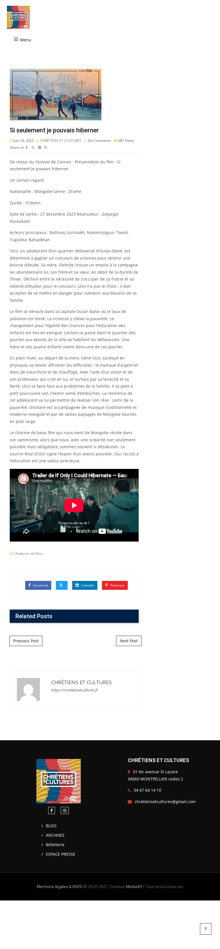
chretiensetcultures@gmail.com (165, 801)
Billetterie (55, 844)
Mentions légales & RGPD (60, 886)
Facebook (40, 585)
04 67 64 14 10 (147, 790)
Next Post (129, 640)
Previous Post (26, 640)
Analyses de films (29, 553)
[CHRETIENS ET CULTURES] (18, 17)
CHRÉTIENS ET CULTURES (60, 140)
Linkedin (87, 585)
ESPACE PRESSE (60, 854)
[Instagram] (65, 810)
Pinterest (117, 585)
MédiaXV (134, 886)
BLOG (51, 825)
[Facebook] (51, 810)
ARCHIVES (55, 835)
